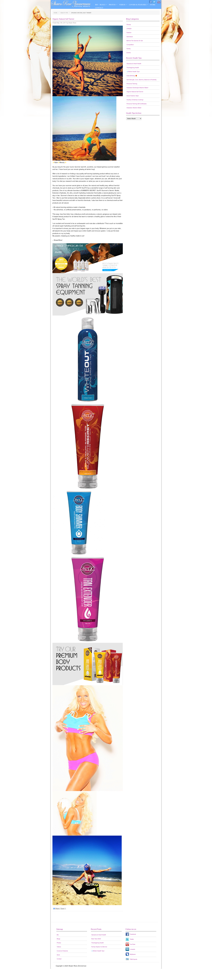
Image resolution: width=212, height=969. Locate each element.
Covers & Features (137, 5)
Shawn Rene (72, 23)
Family (129, 48)
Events (129, 52)
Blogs (102, 5)
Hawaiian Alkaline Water (134, 108)
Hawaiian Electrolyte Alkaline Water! (137, 87)
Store (152, 5)
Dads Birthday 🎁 (132, 76)
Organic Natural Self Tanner (135, 91)
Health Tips (64, 13)
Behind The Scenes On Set (135, 40)
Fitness (129, 24)
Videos (122, 5)
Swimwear (130, 36)
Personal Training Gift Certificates (137, 104)
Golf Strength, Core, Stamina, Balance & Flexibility (141, 80)
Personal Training (132, 83)
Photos (112, 5)
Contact (99, 8)
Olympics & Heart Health (134, 63)
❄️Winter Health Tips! (133, 71)
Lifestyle (129, 28)
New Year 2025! (96, 939)
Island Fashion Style (133, 96)
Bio (96, 5)
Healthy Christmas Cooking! (135, 100)
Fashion (129, 32)
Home (55, 13)
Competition (130, 44)
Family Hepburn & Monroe (99, 947)
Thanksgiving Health (133, 67)
